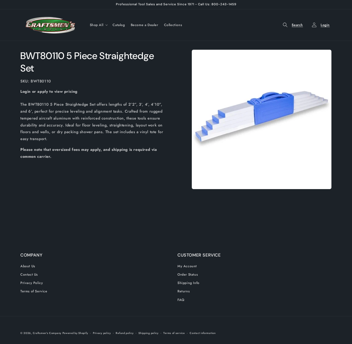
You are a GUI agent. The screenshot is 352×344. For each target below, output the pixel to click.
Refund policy (124, 333)
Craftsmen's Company (47, 333)
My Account (187, 266)
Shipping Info (188, 282)
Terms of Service (33, 291)
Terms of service (174, 333)
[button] (98, 25)
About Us (27, 266)
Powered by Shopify (75, 333)
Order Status (187, 274)
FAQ (180, 299)
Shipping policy (148, 333)
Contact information (203, 333)
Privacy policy (102, 333)
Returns (183, 291)
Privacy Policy (31, 282)
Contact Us (29, 274)
